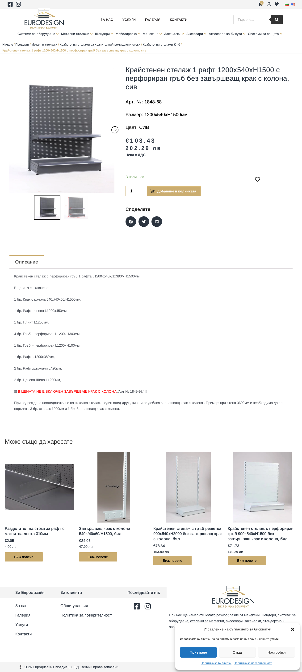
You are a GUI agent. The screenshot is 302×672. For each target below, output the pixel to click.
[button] (292, 629)
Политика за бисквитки (216, 663)
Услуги (129, 19)
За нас (107, 19)
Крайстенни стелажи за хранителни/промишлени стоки (100, 44)
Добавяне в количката (176, 191)
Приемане (198, 652)
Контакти (178, 19)
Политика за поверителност (253, 663)
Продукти (22, 44)
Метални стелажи (44, 44)
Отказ (237, 652)
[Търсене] (277, 19)
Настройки (277, 652)
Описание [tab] (26, 261)
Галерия (152, 19)
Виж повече (24, 557)
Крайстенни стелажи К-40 (161, 44)
